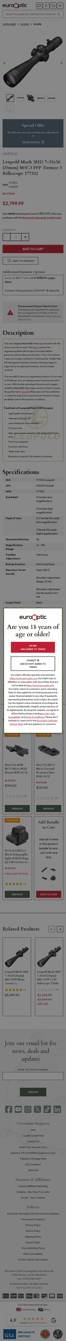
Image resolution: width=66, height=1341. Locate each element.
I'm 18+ (33, 647)
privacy (45, 713)
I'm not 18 (33, 664)
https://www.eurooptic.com (23, 678)
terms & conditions (34, 717)
